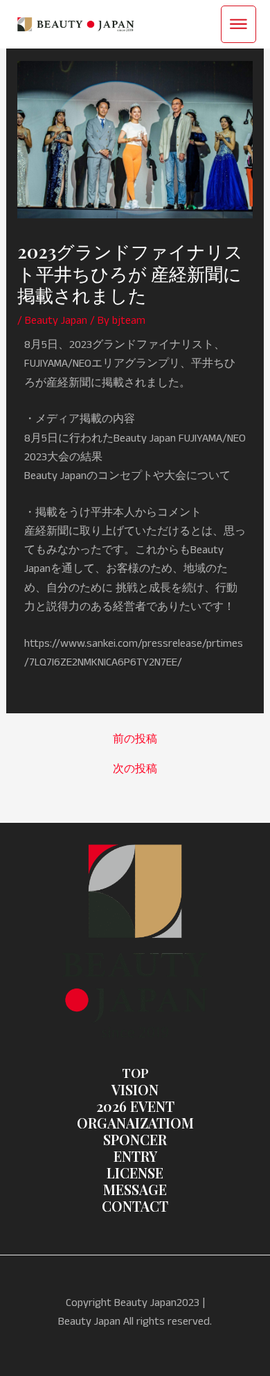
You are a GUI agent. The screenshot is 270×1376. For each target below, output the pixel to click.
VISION (135, 1089)
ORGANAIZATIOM (135, 1122)
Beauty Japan (56, 321)
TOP (135, 1072)
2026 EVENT (135, 1106)
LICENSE (135, 1172)
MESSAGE (135, 1189)
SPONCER (135, 1139)
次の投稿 (135, 769)
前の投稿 (135, 739)
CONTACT (135, 1205)
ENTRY (135, 1156)
